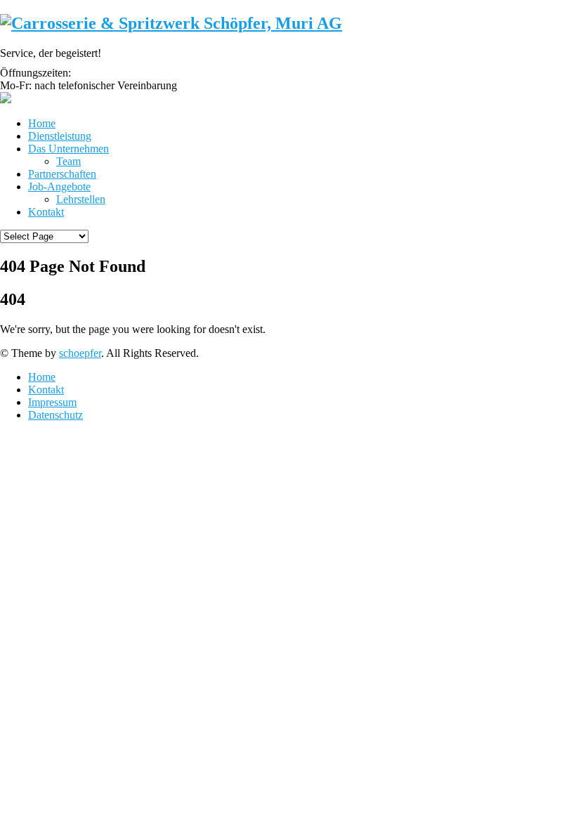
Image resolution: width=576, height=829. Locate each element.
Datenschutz (55, 415)
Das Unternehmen (68, 149)
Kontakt (46, 212)
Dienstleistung (59, 136)
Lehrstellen (80, 199)
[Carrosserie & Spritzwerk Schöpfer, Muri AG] (171, 23)
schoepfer (80, 353)
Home (41, 123)
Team (68, 161)
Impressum (52, 402)
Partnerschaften (62, 174)
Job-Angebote (59, 186)
